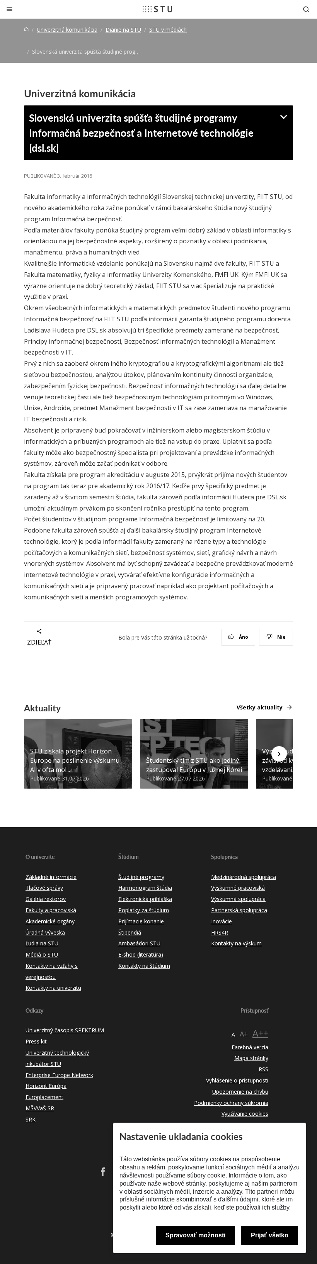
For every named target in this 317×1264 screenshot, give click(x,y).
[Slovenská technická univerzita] (157, 9)
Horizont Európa (46, 1085)
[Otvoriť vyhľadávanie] (306, 9)
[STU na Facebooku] (103, 1172)
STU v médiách (168, 29)
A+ (244, 1033)
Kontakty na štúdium (144, 965)
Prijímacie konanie (141, 921)
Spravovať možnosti (195, 1235)
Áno (243, 637)
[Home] (26, 29)
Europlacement (44, 1097)
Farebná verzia (250, 1047)
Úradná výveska (45, 932)
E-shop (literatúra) (140, 954)
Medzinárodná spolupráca (243, 877)
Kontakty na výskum (236, 943)
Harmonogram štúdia (145, 887)
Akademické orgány (50, 921)
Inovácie (221, 921)
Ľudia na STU (42, 943)
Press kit (36, 1041)
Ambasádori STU (139, 943)
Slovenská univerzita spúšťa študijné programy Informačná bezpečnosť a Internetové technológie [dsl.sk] (141, 132)
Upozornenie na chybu (240, 1091)
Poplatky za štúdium (143, 910)
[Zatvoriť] (9, 9)
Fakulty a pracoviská (51, 910)
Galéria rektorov (46, 899)
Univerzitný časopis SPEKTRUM (65, 1030)
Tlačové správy (44, 887)
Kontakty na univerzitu (53, 987)
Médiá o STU (42, 954)
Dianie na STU (123, 29)
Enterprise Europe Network (59, 1075)
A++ (260, 1032)
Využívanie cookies (245, 1113)
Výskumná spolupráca (238, 899)
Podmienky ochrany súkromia (231, 1102)
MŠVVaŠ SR (40, 1108)
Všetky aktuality (260, 707)
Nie (281, 637)
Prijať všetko (269, 1235)
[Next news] (279, 754)
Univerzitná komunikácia (67, 29)
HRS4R (219, 932)
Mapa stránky (251, 1058)
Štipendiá (129, 932)
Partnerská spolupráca (239, 910)
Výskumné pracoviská (238, 887)
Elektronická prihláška (145, 899)
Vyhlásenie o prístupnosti (237, 1080)
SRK (31, 1119)
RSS (263, 1069)
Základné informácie (51, 877)
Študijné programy (141, 877)
